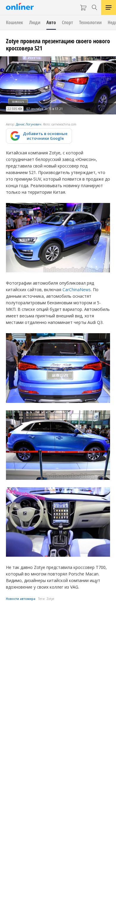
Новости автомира (20, 599)
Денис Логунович (28, 124)
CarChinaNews (76, 289)
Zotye (50, 599)
